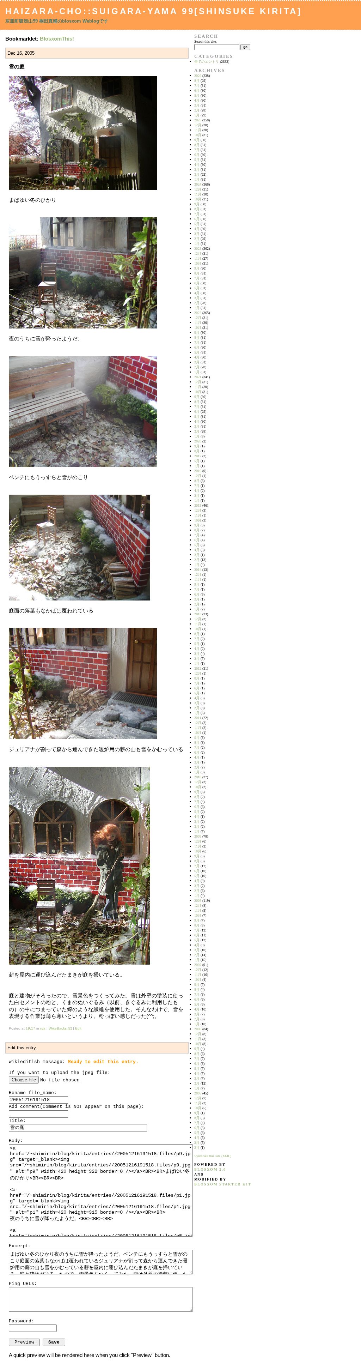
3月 (197, 105)
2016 (197, 471)
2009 (197, 836)
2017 (197, 456)
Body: (16, 1140)
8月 (197, 81)
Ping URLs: (23, 1283)
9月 (197, 140)
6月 (197, 90)
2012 (197, 668)
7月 (197, 85)
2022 (197, 313)
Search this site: (205, 41)
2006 (197, 1029)
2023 (197, 249)
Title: (17, 1120)
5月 (197, 95)
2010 (197, 777)
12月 (197, 125)
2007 (197, 965)
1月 (197, 115)
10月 (197, 135)
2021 (197, 377)
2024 (197, 184)
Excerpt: (20, 1246)
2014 (197, 570)
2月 (197, 110)
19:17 (30, 1028)
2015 (197, 505)
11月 (197, 130)
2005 (197, 1093)
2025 (197, 120)
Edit (78, 1028)
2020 (197, 441)
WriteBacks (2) (60, 1028)
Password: (21, 1321)
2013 (197, 614)
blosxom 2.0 (210, 1169)
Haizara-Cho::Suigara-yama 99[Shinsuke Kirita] (153, 11)
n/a (42, 1028)
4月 (197, 100)
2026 (197, 76)
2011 (197, 718)
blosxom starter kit (222, 1184)
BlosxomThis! (57, 39)
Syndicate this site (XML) (212, 1156)
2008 (197, 901)
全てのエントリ (206, 62)
